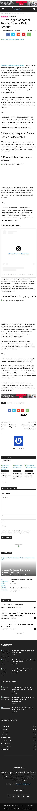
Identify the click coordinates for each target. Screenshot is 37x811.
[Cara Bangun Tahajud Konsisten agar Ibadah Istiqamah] (30, 468)
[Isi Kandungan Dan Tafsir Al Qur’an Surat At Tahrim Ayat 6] (5, 709)
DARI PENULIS (6, 460)
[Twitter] (23, 796)
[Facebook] (9, 796)
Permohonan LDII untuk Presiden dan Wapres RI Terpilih (8, 427)
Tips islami (4, 732)
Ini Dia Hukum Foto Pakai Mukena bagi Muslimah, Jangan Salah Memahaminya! (23, 699)
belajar (15, 403)
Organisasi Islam (6, 740)
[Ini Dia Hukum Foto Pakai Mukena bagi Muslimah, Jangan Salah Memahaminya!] (5, 699)
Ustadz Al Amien (5, 629)
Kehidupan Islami (6, 738)
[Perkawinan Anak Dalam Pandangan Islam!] (5, 583)
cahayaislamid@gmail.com (23, 784)
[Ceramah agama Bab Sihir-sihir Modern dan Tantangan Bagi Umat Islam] (5, 689)
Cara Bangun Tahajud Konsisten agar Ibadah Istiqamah (30, 475)
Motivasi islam (12, 16)
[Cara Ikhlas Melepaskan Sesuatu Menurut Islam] (6, 468)
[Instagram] (14, 796)
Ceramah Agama (6, 746)
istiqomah (21, 403)
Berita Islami (5, 726)
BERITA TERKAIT (7, 458)
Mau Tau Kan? (5, 16)
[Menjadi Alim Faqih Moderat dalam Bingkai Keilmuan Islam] (18, 468)
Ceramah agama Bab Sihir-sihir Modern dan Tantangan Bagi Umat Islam (22, 689)
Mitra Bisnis (7, 805)
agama (9, 403)
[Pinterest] (18, 796)
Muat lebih (18, 633)
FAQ (31, 805)
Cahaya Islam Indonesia (9, 574)
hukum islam (5, 735)
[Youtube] (28, 796)
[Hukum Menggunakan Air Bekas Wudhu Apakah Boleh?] (5, 672)
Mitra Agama (15, 805)
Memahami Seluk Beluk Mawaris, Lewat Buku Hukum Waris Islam (29, 427)
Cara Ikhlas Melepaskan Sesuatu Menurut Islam (6, 475)
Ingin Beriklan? (25, 805)
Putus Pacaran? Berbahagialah (12, 605)
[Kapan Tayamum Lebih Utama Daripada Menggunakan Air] (5, 662)
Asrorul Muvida (9, 30)
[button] (34, 9)
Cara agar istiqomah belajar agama (12, 65)
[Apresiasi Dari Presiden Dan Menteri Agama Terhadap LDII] (18, 566)
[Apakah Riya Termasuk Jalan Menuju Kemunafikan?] (5, 654)
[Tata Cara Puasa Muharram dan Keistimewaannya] (5, 590)
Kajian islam (4, 729)
